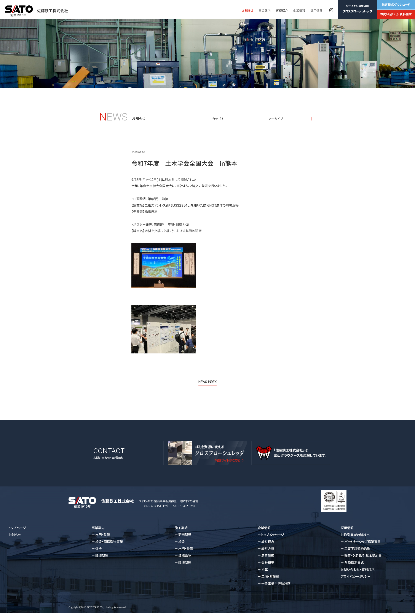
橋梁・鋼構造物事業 (109, 541)
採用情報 (316, 10)
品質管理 (267, 556)
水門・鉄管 (102, 535)
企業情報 (299, 10)
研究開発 (184, 535)
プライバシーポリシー (355, 576)
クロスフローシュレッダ (357, 8)
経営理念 (267, 541)
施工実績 (181, 528)
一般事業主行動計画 (275, 583)
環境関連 (101, 556)
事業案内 (265, 10)
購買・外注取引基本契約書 (363, 556)
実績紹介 (282, 10)
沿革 (264, 569)
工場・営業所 (270, 576)
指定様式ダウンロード (396, 5)
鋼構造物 (184, 556)
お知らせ (247, 10)
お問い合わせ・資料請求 (396, 14)
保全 (98, 548)
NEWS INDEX (207, 382)
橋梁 (181, 541)
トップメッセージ (272, 535)
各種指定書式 (354, 562)
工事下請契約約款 (357, 548)
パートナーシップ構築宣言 (362, 541)
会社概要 (267, 562)
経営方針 (267, 548)
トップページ (17, 528)
